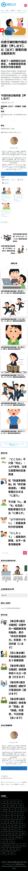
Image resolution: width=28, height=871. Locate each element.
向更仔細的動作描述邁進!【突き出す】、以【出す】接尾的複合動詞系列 (6, 197)
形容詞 (12, 829)
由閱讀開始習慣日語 (6, 845)
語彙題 (3, 849)
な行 (9, 813)
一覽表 (21, 817)
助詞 (3, 825)
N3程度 (18, 801)
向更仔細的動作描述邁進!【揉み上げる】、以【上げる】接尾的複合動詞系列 (13, 404)
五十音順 (4, 821)
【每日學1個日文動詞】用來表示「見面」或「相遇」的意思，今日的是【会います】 (17, 708)
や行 (3, 817)
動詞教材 (16, 825)
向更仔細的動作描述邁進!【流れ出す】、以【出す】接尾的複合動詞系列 (6, 212)
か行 (18, 809)
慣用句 (19, 829)
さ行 (24, 809)
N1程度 (4, 801)
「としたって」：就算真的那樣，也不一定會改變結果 (17, 538)
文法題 (9, 837)
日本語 (3, 841)
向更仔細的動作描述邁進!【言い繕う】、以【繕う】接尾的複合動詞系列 (13, 348)
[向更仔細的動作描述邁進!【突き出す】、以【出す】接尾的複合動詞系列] (6, 191)
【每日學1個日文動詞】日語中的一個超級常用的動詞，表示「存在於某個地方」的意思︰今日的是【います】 (17, 634)
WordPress (11, 866)
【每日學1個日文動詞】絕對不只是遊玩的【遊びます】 (17, 687)
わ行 (15, 817)
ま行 (21, 813)
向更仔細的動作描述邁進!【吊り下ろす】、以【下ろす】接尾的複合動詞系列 (13, 376)
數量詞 (23, 833)
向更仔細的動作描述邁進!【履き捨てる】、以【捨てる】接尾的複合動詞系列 (13, 292)
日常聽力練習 (18, 837)
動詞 (9, 825)
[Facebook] (14, 174)
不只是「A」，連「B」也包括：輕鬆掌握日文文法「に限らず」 (17, 507)
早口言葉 (11, 841)
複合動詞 (7, 39)
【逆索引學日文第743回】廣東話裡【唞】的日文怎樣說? (6, 579)
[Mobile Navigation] (25, 5)
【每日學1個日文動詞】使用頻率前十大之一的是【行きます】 (17, 671)
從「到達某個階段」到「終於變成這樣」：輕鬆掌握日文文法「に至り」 (17, 488)
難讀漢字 (4, 853)
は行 (15, 813)
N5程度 (20, 805)
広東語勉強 (4, 829)
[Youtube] (9, 174)
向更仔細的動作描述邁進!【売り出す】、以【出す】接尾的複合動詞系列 (18, 197)
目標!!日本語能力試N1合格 (15, 862)
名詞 (23, 825)
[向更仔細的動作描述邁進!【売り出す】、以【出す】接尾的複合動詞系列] (18, 191)
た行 (3, 813)
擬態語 (9, 833)
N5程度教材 (5, 809)
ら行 (9, 817)
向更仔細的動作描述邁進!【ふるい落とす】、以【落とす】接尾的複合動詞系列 (13, 320)
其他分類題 (12, 821)
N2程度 (2, 39)
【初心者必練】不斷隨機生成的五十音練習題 (17, 656)
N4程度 (4, 805)
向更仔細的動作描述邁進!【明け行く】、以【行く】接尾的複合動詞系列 (13, 432)
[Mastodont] (18, 174)
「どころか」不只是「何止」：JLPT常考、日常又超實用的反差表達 (17, 466)
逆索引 (17, 849)
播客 (3, 833)
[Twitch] (16, 174)
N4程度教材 (12, 805)
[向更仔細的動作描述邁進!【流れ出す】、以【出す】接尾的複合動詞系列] (6, 206)
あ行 (12, 809)
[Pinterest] (12, 174)
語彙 (24, 845)
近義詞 (10, 849)
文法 (3, 837)
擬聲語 (16, 833)
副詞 (20, 821)
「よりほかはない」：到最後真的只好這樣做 (17, 522)
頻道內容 (12, 853)
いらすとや (18, 782)
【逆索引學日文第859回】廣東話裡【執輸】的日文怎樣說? (18, 579)
